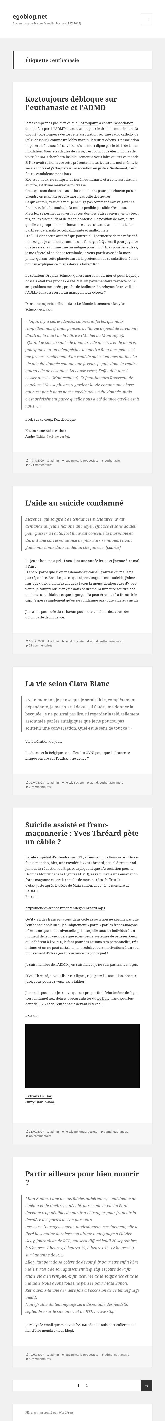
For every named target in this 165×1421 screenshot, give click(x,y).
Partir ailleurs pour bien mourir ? (82, 1178)
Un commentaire (40, 1136)
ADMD (83, 1324)
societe (93, 460)
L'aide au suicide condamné (74, 503)
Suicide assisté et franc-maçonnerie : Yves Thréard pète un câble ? (82, 833)
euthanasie (112, 460)
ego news (71, 460)
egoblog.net (30, 16)
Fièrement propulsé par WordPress (49, 1412)
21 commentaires (40, 645)
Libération (39, 741)
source (113, 547)
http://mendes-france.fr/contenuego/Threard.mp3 (65, 908)
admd (94, 641)
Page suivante (146, 1385)
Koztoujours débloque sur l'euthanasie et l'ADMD (71, 103)
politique (80, 1131)
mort (119, 641)
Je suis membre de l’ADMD (46, 964)
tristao (48, 1101)
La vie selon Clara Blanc (67, 683)
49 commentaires (40, 465)
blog (68, 1330)
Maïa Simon (82, 885)
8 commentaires (40, 1359)
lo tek (83, 460)
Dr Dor (102, 998)
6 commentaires (40, 787)
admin (54, 460)
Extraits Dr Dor (38, 1096)
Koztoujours (88, 123)
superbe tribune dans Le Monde (67, 303)
